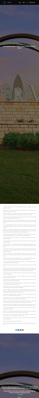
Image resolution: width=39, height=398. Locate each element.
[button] (27, 2)
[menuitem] (19, 2)
